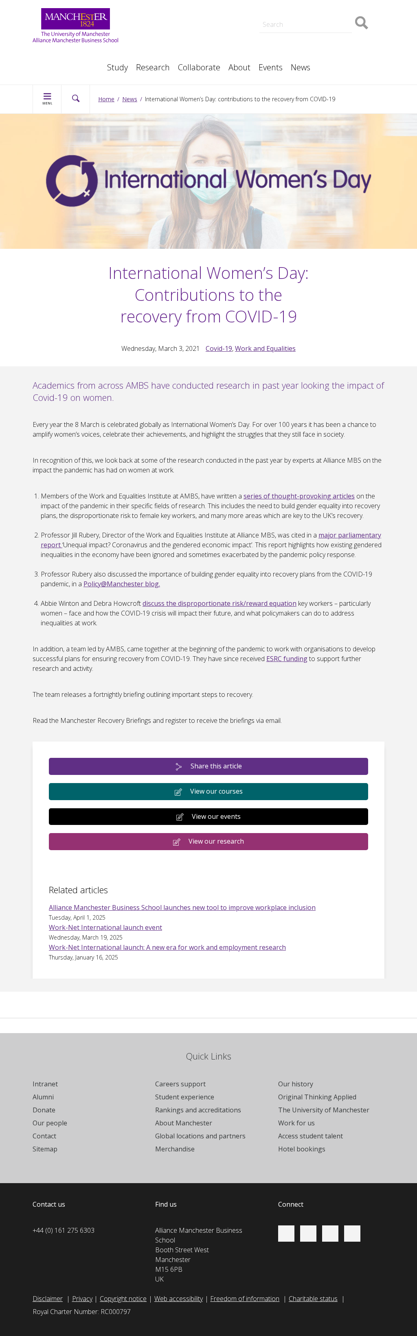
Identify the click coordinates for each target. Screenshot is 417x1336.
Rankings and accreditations (198, 1109)
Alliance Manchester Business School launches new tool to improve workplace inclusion (182, 907)
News (300, 67)
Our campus (58, 63)
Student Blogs (61, 53)
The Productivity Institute (76, 63)
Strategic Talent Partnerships (199, 17)
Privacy (82, 1298)
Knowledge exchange (189, 35)
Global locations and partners (200, 1135)
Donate (44, 1109)
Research (153, 67)
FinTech (286, 45)
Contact (44, 1135)
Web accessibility (178, 1298)
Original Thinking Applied (317, 1096)
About (239, 67)
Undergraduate (297, 45)
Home (106, 99)
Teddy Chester (179, 27)
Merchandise (175, 1149)
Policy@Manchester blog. (121, 583)
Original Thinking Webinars (313, 9)
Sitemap (45, 1149)
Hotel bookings (301, 1149)
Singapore (55, 53)
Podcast (170, 6)
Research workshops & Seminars (89, 63)
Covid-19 (219, 348)
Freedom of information (244, 1298)
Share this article (216, 766)
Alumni (43, 1096)
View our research (216, 841)
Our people (50, 1122)
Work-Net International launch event (105, 927)
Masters (170, 45)
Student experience (184, 1096)
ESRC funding (286, 658)
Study (117, 67)
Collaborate (199, 67)
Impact (168, 27)
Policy (49, 53)
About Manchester (183, 1122)
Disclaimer (48, 1298)
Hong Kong (57, 63)
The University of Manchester (323, 1109)
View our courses (216, 791)
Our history (295, 1083)
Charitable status (313, 1298)
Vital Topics (174, 9)
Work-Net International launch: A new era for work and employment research (167, 947)
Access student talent (310, 1135)
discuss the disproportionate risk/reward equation (219, 603)
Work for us (296, 1122)
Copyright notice (123, 1298)
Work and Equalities (265, 348)
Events (271, 67)
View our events (216, 816)
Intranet (45, 1083)
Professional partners (306, 35)
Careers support (180, 1083)
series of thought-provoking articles (299, 496)
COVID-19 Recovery (186, 45)
